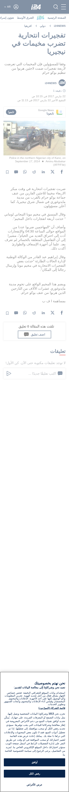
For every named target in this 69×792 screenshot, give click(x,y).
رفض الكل (34, 773)
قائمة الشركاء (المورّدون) (52, 708)
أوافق (35, 762)
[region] (34, 732)
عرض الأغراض (34, 784)
